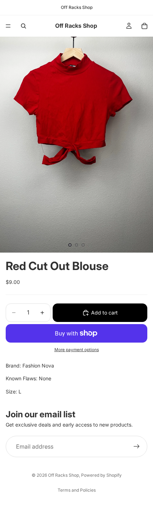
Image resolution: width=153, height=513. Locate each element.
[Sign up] (136, 446)
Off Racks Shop (63, 475)
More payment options (76, 349)
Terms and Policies (77, 490)
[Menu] (8, 26)
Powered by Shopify (101, 475)
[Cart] (144, 26)
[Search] (23, 26)
